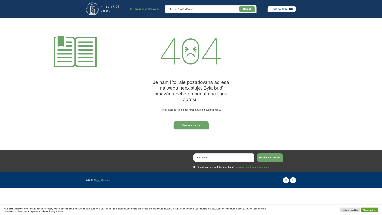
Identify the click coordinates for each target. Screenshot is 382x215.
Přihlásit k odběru (270, 157)
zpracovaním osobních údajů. (254, 167)
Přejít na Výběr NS (282, 9)
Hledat (247, 9)
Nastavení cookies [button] (350, 209)
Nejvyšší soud (102, 180)
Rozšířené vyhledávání (146, 9)
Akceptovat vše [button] (369, 209)
